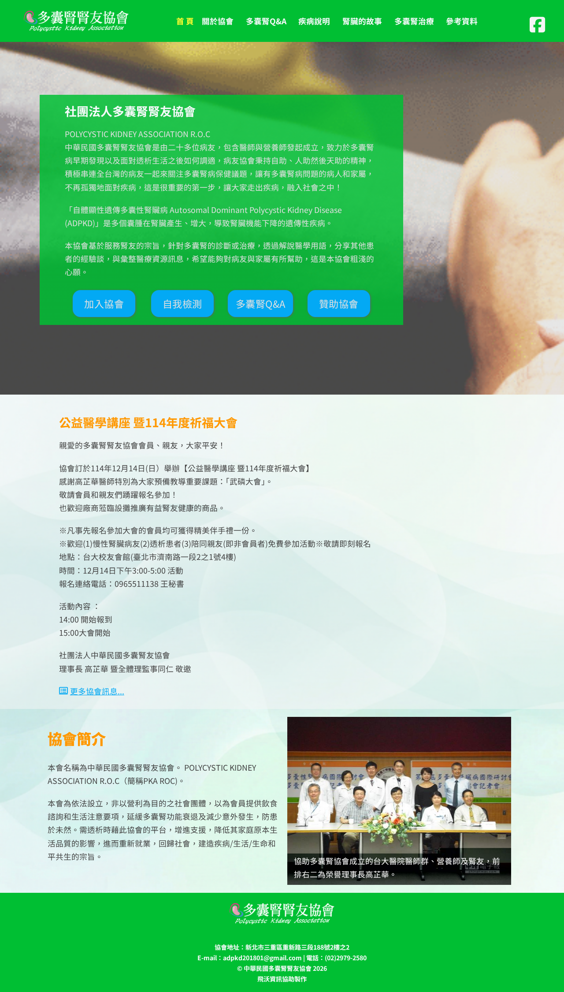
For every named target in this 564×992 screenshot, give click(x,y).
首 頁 (185, 20)
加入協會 (104, 303)
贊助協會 (339, 303)
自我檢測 (182, 303)
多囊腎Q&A (261, 303)
